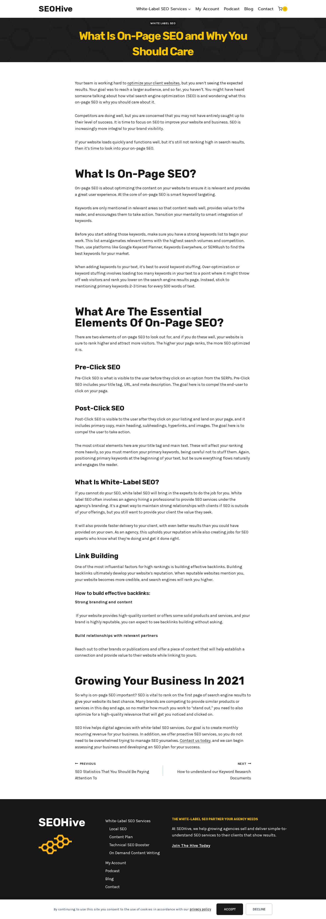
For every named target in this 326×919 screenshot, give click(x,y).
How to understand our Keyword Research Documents (214, 771)
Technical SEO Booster (129, 844)
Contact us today (195, 740)
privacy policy (200, 909)
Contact (265, 9)
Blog (248, 9)
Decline (259, 909)
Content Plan (121, 836)
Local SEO (118, 828)
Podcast (232, 9)
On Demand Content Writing (134, 852)
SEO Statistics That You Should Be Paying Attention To (112, 771)
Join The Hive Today (191, 845)
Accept (230, 909)
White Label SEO (162, 23)
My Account (207, 9)
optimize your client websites (153, 83)
